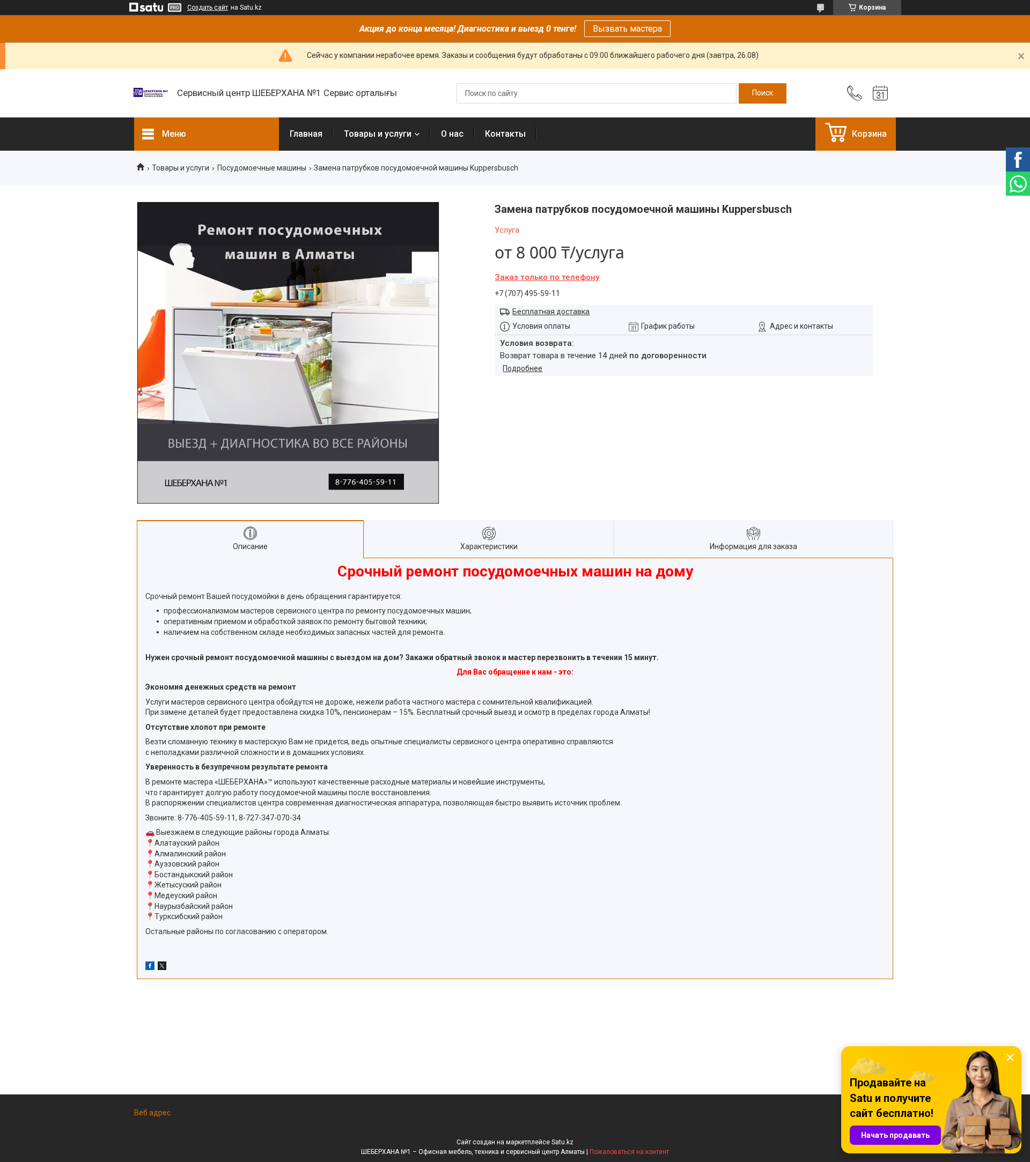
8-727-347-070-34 (270, 817)
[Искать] (762, 93)
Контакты (505, 134)
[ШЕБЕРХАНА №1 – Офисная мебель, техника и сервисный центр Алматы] (150, 93)
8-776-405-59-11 (207, 817)
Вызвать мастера (627, 29)
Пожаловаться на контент (629, 1152)
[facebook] (149, 967)
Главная (306, 134)
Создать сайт (207, 7)
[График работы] (880, 93)
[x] (162, 967)
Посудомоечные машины (261, 168)
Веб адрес (152, 1112)
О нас (452, 134)
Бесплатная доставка (551, 311)
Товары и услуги (377, 134)
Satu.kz (562, 1142)
